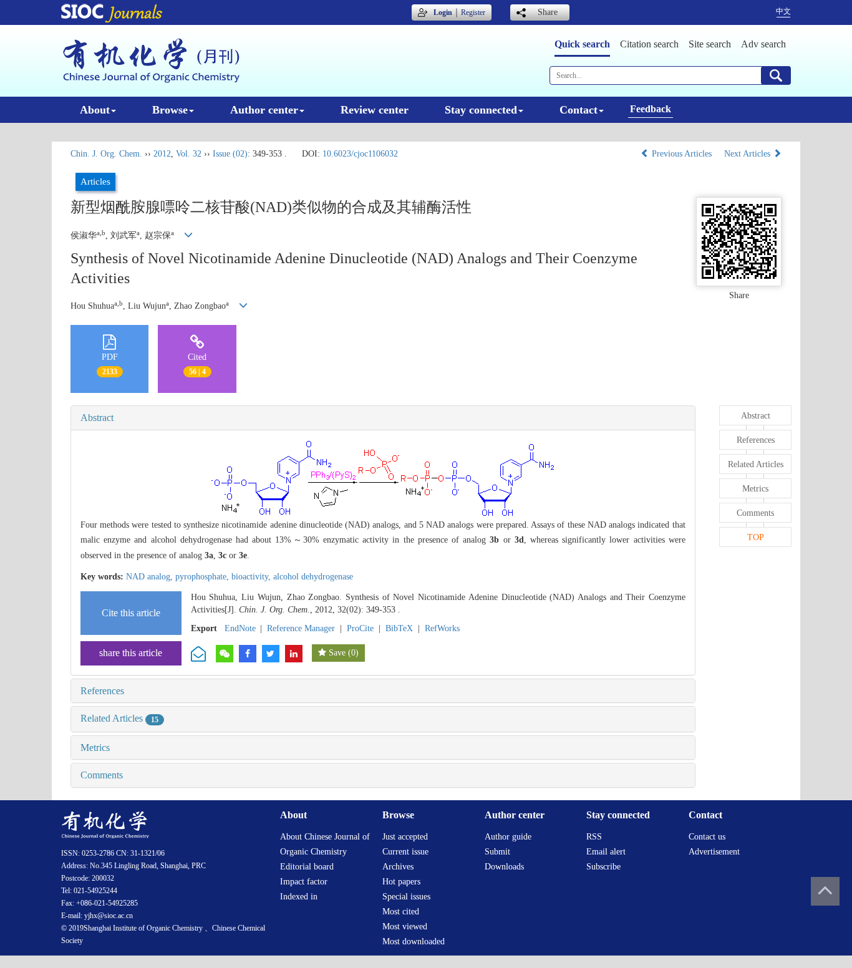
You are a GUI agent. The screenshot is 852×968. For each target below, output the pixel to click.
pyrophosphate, (203, 576)
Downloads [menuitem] (504, 866)
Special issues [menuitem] (406, 896)
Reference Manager (301, 628)
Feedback (650, 109)
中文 (783, 11)
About (95, 110)
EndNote (240, 628)
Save (337, 652)
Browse (170, 110)
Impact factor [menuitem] (303, 881)
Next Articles (748, 153)
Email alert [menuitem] (606, 851)
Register (473, 12)
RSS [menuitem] (594, 836)
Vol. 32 (188, 153)
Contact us (707, 836)
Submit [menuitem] (497, 851)
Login (442, 12)
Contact (578, 110)
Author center (264, 110)
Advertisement (714, 851)
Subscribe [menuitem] (603, 866)
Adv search (763, 44)
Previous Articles (681, 153)
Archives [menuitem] (398, 866)
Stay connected (481, 110)
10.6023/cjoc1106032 (360, 153)
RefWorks (442, 628)
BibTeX (399, 628)
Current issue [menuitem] (405, 851)
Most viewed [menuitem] (404, 926)
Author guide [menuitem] (508, 836)
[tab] (383, 418)
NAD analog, (150, 576)
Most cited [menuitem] (400, 911)
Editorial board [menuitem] (307, 866)
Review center (375, 110)
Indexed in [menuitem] (298, 896)
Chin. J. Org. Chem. (106, 153)
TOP (755, 537)
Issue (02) (230, 153)
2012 (162, 153)
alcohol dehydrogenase (313, 576)
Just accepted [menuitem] (405, 836)
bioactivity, (252, 576)
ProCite (360, 628)
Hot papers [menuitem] (401, 881)
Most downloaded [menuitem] (413, 941)
